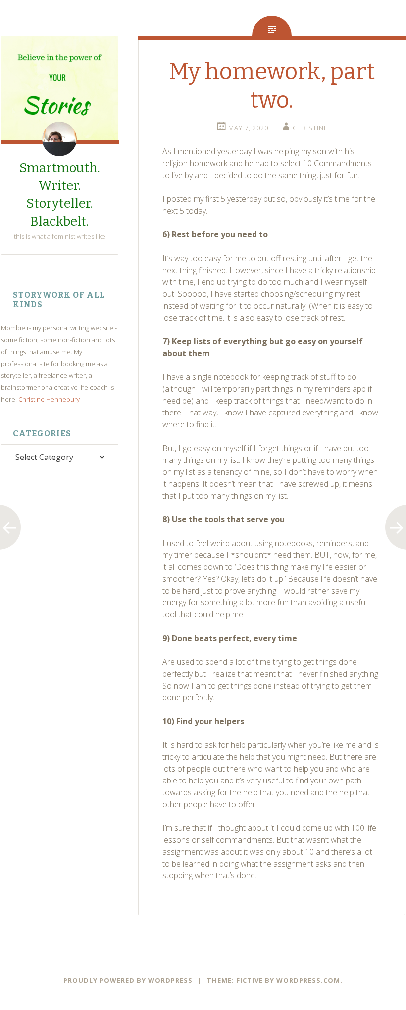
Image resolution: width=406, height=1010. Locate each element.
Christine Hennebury (49, 399)
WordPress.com (308, 980)
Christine (310, 127)
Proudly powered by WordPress (128, 980)
